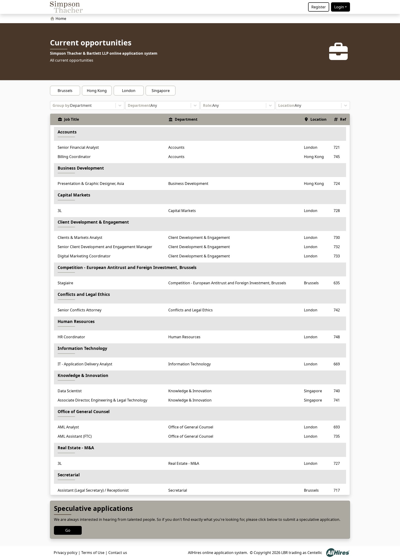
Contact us (117, 552)
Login (339, 6)
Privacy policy (65, 552)
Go (67, 530)
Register (318, 6)
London (128, 90)
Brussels (65, 90)
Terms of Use (92, 552)
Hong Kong (97, 90)
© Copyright (260, 552)
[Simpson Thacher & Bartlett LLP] (66, 7)
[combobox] (128, 105)
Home (60, 18)
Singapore (161, 90)
